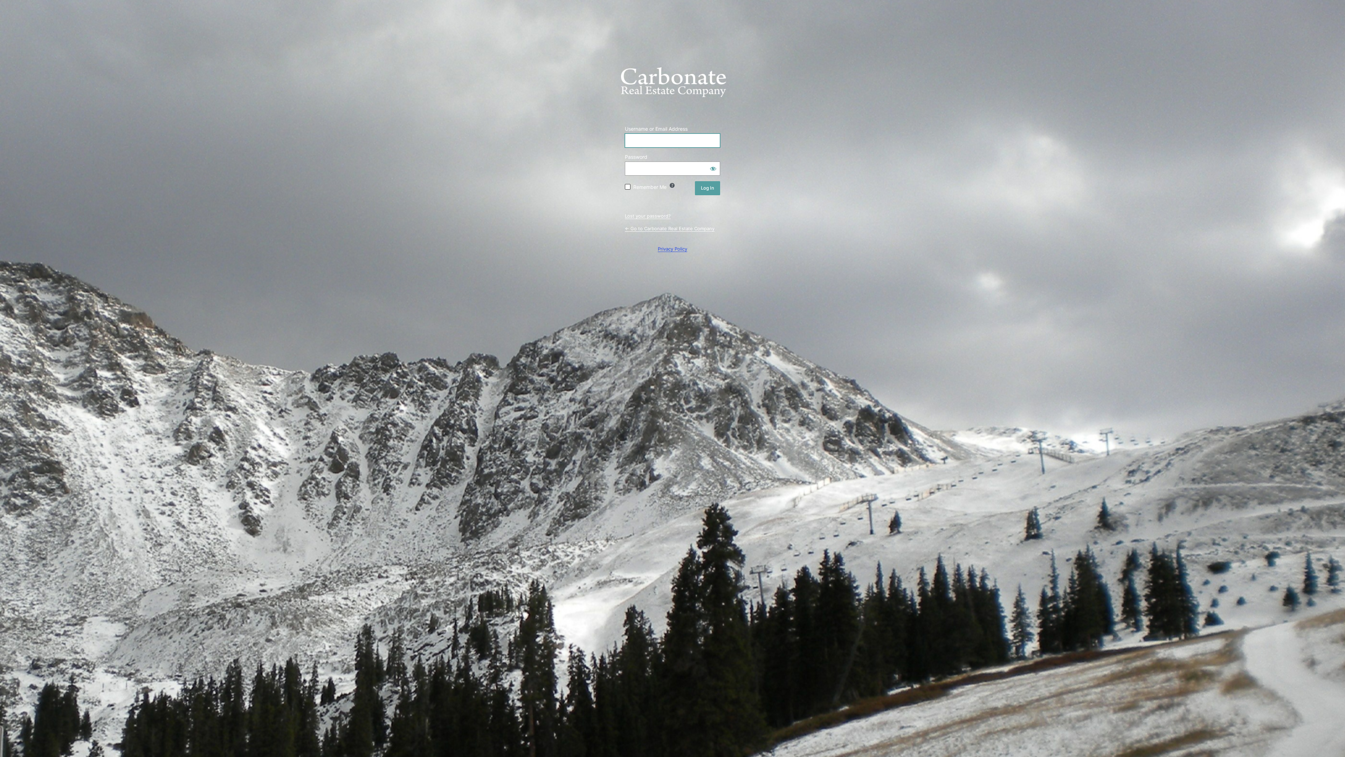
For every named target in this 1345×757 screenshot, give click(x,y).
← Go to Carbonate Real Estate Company (670, 228)
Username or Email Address (656, 129)
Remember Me (650, 187)
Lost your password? (648, 216)
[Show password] (713, 169)
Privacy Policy (672, 249)
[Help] (672, 185)
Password (636, 157)
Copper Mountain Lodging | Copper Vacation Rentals (673, 87)
